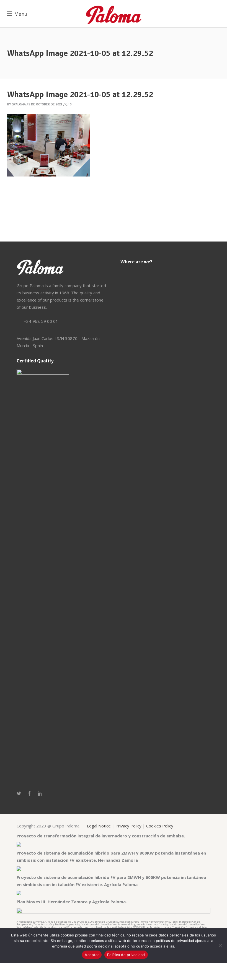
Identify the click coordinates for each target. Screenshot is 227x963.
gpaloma (19, 104)
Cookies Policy (159, 826)
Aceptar (92, 954)
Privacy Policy (129, 826)
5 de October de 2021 (45, 104)
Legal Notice (99, 826)
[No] (220, 945)
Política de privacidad (126, 954)
